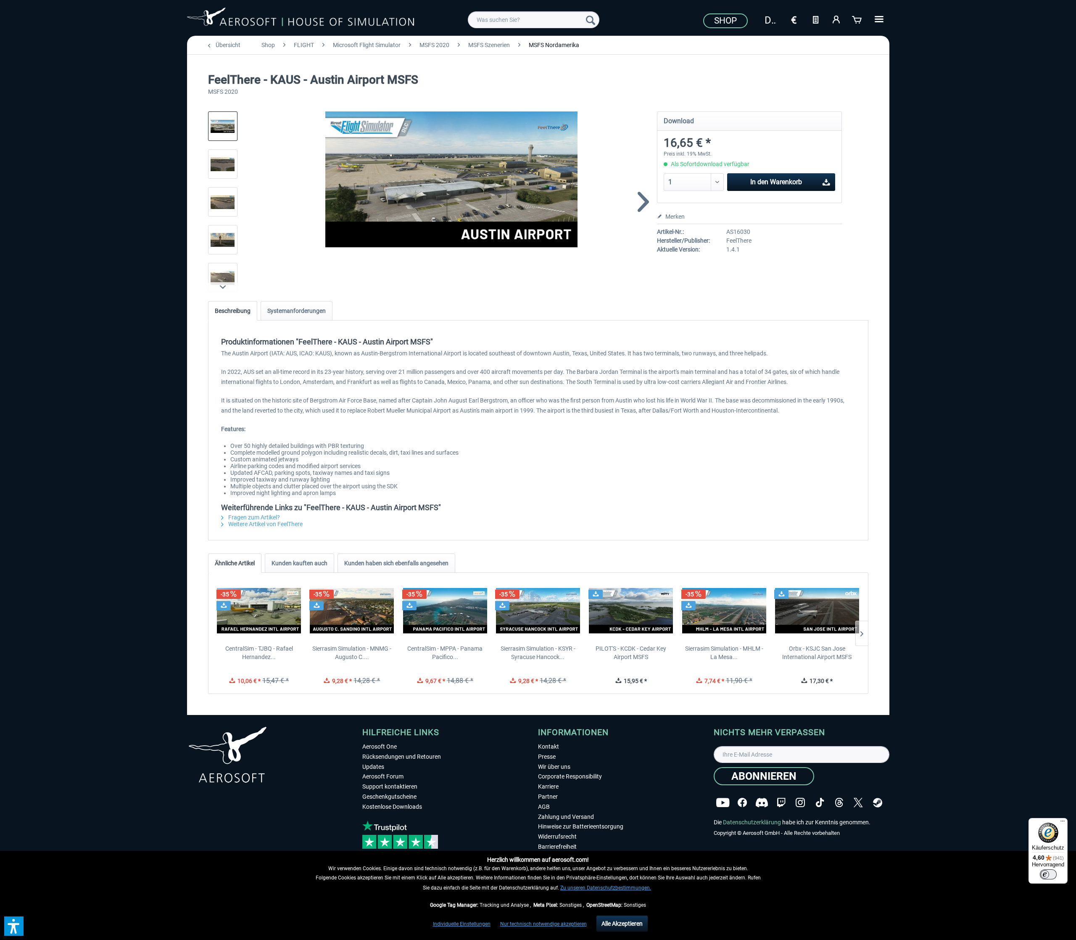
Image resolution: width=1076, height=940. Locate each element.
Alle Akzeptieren (622, 923)
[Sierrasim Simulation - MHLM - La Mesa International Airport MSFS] (724, 610)
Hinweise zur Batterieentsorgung (580, 826)
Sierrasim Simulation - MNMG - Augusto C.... (351, 652)
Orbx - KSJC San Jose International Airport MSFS (817, 652)
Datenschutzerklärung (752, 822)
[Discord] (762, 802)
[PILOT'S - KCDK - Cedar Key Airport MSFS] (631, 610)
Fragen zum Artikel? (253, 517)
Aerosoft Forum (383, 776)
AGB (544, 806)
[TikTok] (820, 802)
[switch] (1048, 874)
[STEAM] (877, 802)
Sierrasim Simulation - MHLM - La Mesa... (724, 652)
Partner (548, 796)
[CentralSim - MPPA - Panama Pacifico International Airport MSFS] (445, 610)
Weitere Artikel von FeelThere (265, 524)
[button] (14, 926)
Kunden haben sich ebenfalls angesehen (396, 563)
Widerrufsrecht (557, 836)
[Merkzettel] (815, 19)
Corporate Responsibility (570, 776)
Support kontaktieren (389, 786)
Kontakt (548, 746)
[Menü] (1063, 823)
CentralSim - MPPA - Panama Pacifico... (445, 652)
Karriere (548, 786)
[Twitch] (781, 802)
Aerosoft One (379, 746)
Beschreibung (233, 310)
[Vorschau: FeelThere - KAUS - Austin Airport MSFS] (222, 126)
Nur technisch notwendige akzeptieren (543, 924)
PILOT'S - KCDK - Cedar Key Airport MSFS (631, 652)
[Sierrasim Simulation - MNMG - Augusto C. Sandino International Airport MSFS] (352, 610)
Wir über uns (554, 766)
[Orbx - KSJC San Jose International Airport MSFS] (817, 610)
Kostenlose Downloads (392, 806)
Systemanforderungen (296, 310)
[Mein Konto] (836, 19)
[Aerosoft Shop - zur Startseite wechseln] (300, 18)
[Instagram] (800, 802)
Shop (725, 21)
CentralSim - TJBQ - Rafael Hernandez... (259, 652)
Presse (547, 756)
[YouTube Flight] (722, 802)
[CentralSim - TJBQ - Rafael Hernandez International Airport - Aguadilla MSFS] (259, 610)
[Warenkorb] (857, 19)
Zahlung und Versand (566, 816)
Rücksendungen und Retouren (401, 756)
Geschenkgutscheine (389, 796)
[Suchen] (590, 19)
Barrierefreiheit (557, 846)
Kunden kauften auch (299, 563)
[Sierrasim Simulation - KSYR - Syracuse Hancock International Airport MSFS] (538, 610)
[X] (858, 802)
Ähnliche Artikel (235, 563)
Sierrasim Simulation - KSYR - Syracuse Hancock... (538, 652)
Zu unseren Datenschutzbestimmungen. (605, 888)
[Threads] (839, 802)
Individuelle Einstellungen (462, 924)
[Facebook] (742, 802)
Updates (373, 766)
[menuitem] (533, 19)
